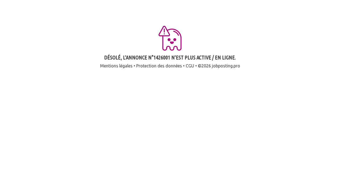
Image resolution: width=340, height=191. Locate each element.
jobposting (222, 65)
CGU (190, 65)
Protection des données (159, 65)
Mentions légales (116, 65)
